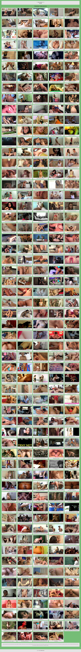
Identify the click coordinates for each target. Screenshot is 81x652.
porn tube (40, 3)
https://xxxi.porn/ (40, 2)
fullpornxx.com (41, 650)
